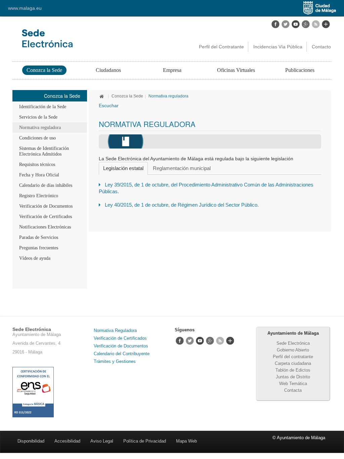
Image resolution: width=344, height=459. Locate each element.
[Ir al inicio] (102, 96)
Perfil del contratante (293, 356)
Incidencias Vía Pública (277, 46)
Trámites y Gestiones (115, 361)
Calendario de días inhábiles (45, 185)
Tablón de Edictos (292, 370)
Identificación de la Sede (42, 106)
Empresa (172, 70)
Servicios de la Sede (38, 117)
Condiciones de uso (37, 137)
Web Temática (293, 383)
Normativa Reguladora (115, 330)
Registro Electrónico (38, 195)
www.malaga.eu (25, 8)
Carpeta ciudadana (293, 363)
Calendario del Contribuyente (121, 353)
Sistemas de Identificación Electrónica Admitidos (44, 151)
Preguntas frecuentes (38, 247)
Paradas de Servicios (38, 237)
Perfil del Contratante (221, 46)
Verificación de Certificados (45, 216)
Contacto (321, 46)
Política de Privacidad (144, 441)
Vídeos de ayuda (34, 258)
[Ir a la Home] (76, 38)
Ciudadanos (108, 70)
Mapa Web (186, 441)
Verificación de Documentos (46, 206)
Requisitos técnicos (37, 164)
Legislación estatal (123, 168)
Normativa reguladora (40, 127)
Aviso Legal (101, 441)
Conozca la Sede (44, 70)
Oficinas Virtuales (236, 70)
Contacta (293, 390)
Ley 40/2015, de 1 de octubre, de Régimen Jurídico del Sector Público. (182, 205)
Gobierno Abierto (293, 349)
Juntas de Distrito (293, 376)
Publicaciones (299, 70)
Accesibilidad (67, 441)
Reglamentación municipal (182, 168)
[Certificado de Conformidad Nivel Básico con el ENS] (33, 391)
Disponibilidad (30, 441)
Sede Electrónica (293, 343)
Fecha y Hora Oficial (39, 174)
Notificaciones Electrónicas (45, 227)
